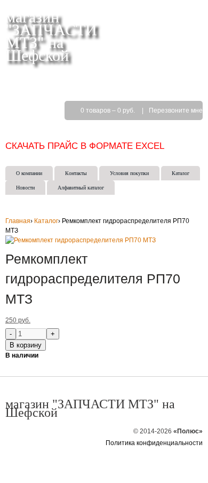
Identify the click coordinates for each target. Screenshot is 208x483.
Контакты (76, 173)
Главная (17, 221)
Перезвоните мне (176, 110)
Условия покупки (129, 173)
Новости (25, 188)
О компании (29, 173)
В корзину (26, 345)
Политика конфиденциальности (154, 443)
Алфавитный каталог (81, 188)
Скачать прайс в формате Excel (84, 145)
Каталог (180, 173)
